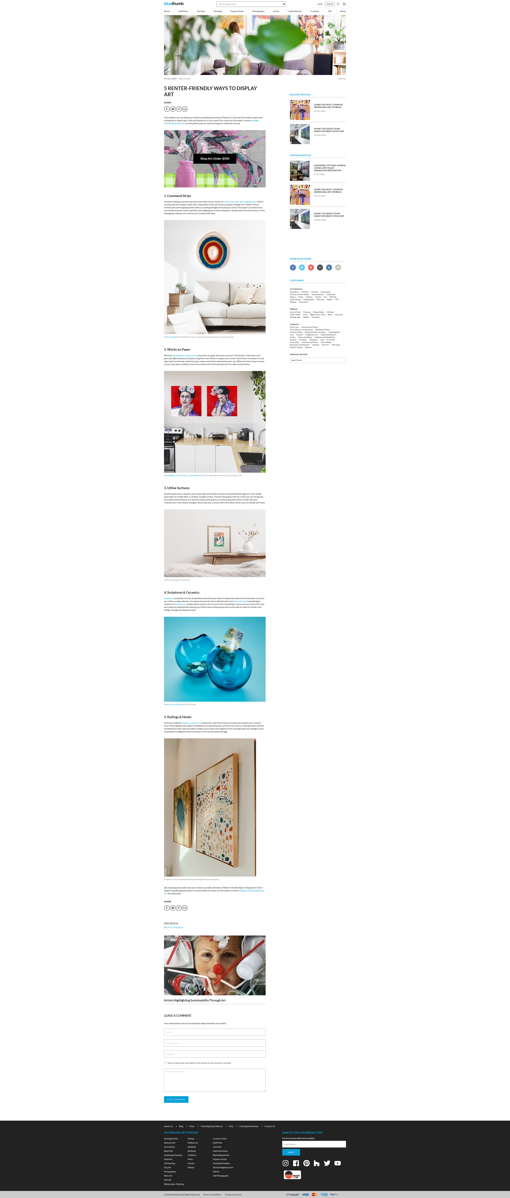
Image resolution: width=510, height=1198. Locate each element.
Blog (181, 1126)
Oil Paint (330, 312)
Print (305, 314)
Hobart (191, 1167)
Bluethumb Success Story (315, 332)
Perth (190, 1159)
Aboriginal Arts (171, 1138)
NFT (337, 299)
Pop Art (167, 1167)
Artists (276, 11)
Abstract (305, 292)
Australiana (325, 292)
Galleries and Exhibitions (324, 337)
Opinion (299, 334)
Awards (293, 340)
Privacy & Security (233, 1194)
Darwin (191, 1163)
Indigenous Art (312, 334)
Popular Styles (237, 11)
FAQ (231, 1126)
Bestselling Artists (221, 1155)
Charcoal (339, 314)
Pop (325, 297)
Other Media (295, 314)
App (322, 340)
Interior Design (296, 347)
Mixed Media (318, 312)
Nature (293, 297)
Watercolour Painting (174, 1184)
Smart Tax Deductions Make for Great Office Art (329, 129)
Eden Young (184, 78)
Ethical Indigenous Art (223, 1167)
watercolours (191, 355)
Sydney (191, 1138)
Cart (344, 4)
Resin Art (168, 1175)
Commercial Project (309, 327)
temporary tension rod (191, 722)
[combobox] (318, 360)
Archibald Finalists (221, 1163)
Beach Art (168, 1151)
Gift (330, 11)
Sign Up (330, 4)
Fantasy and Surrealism (299, 294)
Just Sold (201, 11)
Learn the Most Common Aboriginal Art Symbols (328, 105)
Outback (309, 297)
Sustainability (334, 332)
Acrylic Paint (295, 312)
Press (191, 1126)
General (308, 347)
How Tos (342, 78)
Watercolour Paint (317, 314)
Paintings (217, 11)
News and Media (305, 337)
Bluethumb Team (323, 329)
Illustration (294, 342)
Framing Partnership (248, 1126)
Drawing (307, 312)
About (343, 11)
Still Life (333, 297)
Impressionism (318, 294)
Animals (314, 292)
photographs (178, 355)
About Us (168, 1126)
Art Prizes (331, 340)
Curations (314, 11)
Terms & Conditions (212, 1194)
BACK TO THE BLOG (173, 927)
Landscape (330, 294)
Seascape (320, 299)
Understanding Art (328, 334)
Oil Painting (169, 1163)
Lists (292, 334)
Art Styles (303, 340)
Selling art (314, 340)
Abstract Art (169, 1142)
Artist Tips (294, 327)
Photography (258, 11)
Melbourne (193, 1142)
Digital (329, 299)
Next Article (171, 923)
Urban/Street (295, 299)
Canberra (192, 1155)
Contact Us (270, 1126)
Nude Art (168, 1159)
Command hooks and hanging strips (240, 201)
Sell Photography (221, 1175)
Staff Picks (183, 11)
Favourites (338, 4)
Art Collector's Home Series (301, 329)
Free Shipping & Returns (212, 1126)
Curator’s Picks (220, 1138)
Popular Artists (220, 1159)
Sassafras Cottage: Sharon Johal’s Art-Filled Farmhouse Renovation (330, 168)
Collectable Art (295, 11)
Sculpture (316, 317)
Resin (330, 314)
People (318, 297)
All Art (167, 11)
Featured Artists (220, 1151)
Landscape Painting (173, 1155)
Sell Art (216, 1171)
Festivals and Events (310, 342)
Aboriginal (294, 292)
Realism (293, 302)
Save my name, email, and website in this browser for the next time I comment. (199, 1063)
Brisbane (192, 1151)
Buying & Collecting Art (299, 345)
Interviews (336, 345)
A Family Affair (296, 332)
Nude (300, 297)
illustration (303, 302)
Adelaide (192, 1146)
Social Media (326, 342)
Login (319, 4)
